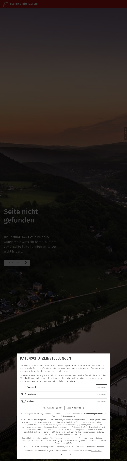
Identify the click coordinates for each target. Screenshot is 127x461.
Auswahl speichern (52, 408)
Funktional (31, 394)
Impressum (57, 455)
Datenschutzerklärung (96, 450)
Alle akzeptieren (75, 408)
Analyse (30, 401)
